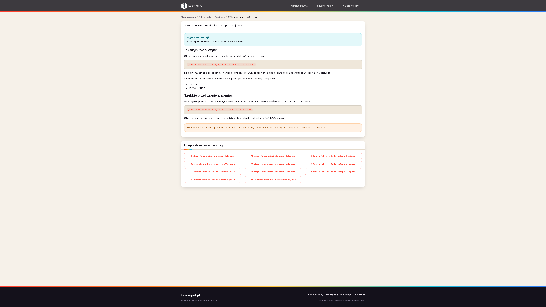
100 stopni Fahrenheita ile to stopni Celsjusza (273, 179)
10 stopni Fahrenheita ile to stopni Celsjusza (273, 156)
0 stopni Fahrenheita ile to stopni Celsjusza (212, 156)
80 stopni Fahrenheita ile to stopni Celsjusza (333, 171)
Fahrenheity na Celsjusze (212, 17)
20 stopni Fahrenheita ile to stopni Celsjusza (333, 156)
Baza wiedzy (351, 5)
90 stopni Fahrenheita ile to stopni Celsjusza (213, 179)
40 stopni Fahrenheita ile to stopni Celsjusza (273, 164)
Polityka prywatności (339, 294)
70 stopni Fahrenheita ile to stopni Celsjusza (273, 171)
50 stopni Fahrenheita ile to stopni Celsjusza (333, 164)
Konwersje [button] (325, 5)
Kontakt (360, 294)
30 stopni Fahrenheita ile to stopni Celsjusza (213, 164)
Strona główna (299, 5)
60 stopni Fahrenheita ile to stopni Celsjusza (213, 171)
